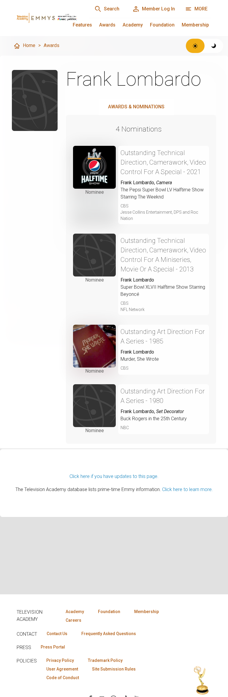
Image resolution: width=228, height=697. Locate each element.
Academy (133, 25)
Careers (73, 620)
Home (29, 45)
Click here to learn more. (187, 489)
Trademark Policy (105, 660)
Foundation (162, 25)
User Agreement (62, 669)
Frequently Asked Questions (108, 633)
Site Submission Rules (114, 669)
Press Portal (53, 647)
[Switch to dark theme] (214, 46)
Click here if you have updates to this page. (114, 476)
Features (82, 25)
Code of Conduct (62, 677)
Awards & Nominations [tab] (136, 107)
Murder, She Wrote (140, 359)
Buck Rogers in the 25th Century (154, 418)
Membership (195, 25)
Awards (107, 25)
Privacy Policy (60, 660)
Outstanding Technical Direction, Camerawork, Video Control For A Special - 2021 (163, 162)
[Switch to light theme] (195, 46)
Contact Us (57, 633)
